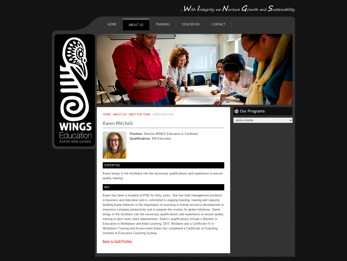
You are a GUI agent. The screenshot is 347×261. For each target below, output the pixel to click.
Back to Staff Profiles (117, 241)
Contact (218, 24)
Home (112, 24)
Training (163, 24)
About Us (136, 25)
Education (190, 24)
